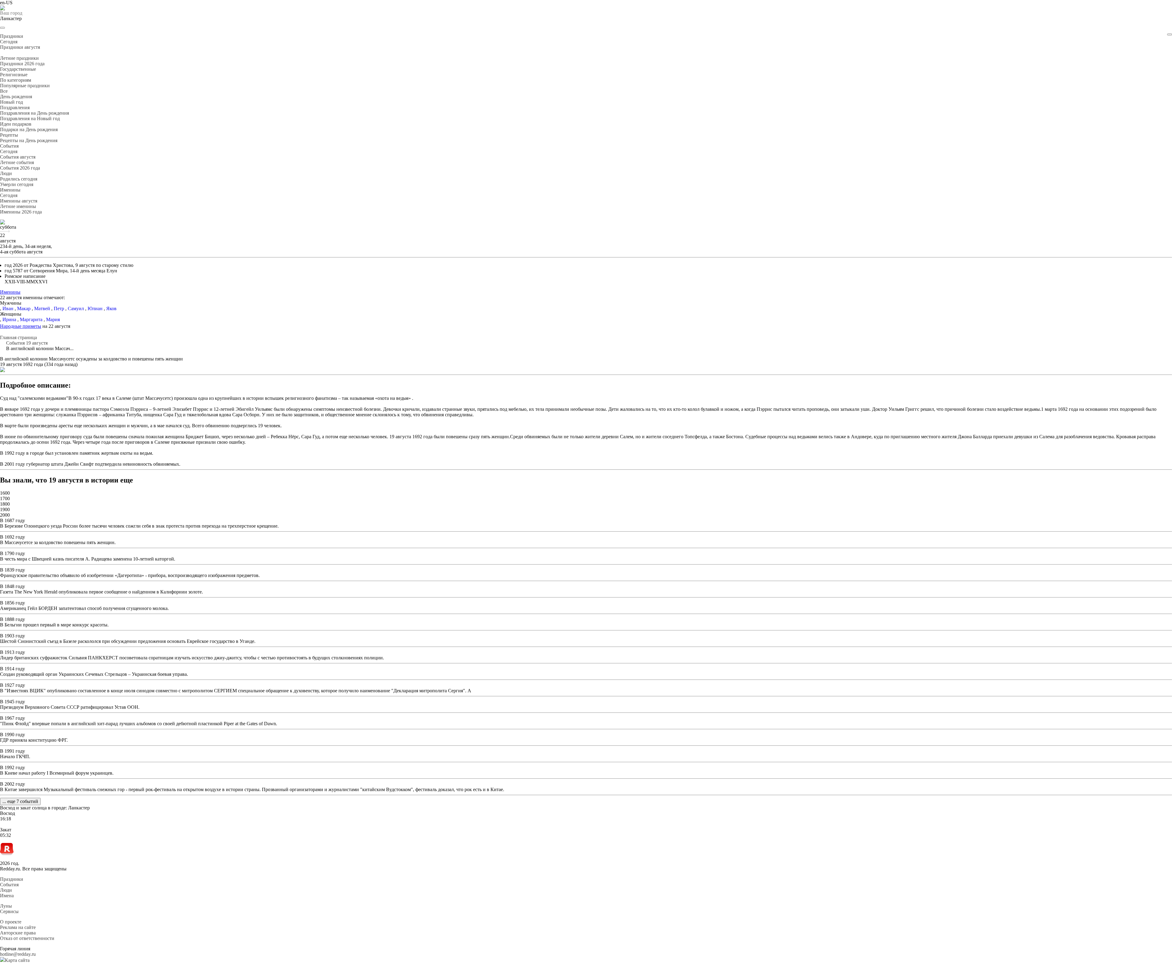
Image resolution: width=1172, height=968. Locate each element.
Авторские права (18, 932)
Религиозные (13, 74)
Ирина (9, 319)
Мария (53, 319)
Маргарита (31, 319)
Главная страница (18, 337)
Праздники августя (20, 47)
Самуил (76, 308)
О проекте (10, 921)
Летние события (17, 162)
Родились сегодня (18, 178)
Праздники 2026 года (22, 63)
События (9, 884)
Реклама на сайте (18, 927)
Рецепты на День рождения (28, 140)
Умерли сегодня (16, 184)
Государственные (18, 69)
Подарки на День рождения (29, 129)
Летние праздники (19, 58)
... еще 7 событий (20, 801)
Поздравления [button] (15, 107)
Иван (7, 308)
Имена (7, 895)
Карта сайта (17, 960)
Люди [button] (6, 173)
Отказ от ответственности (27, 938)
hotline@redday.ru (18, 954)
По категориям (15, 80)
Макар (24, 308)
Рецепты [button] (9, 135)
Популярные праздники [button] (25, 85)
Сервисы (9, 911)
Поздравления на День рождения (34, 113)
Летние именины (18, 206)
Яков (111, 308)
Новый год (11, 102)
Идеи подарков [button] (15, 124)
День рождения (16, 96)
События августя (17, 157)
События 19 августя (27, 343)
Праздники (11, 879)
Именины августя (18, 200)
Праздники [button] (11, 36)
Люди (6, 890)
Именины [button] (10, 189)
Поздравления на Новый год (30, 118)
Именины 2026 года (21, 211)
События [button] (9, 146)
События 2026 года (20, 167)
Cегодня (8, 41)
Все (4, 91)
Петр (59, 308)
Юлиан (95, 308)
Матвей (42, 308)
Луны (6, 906)
